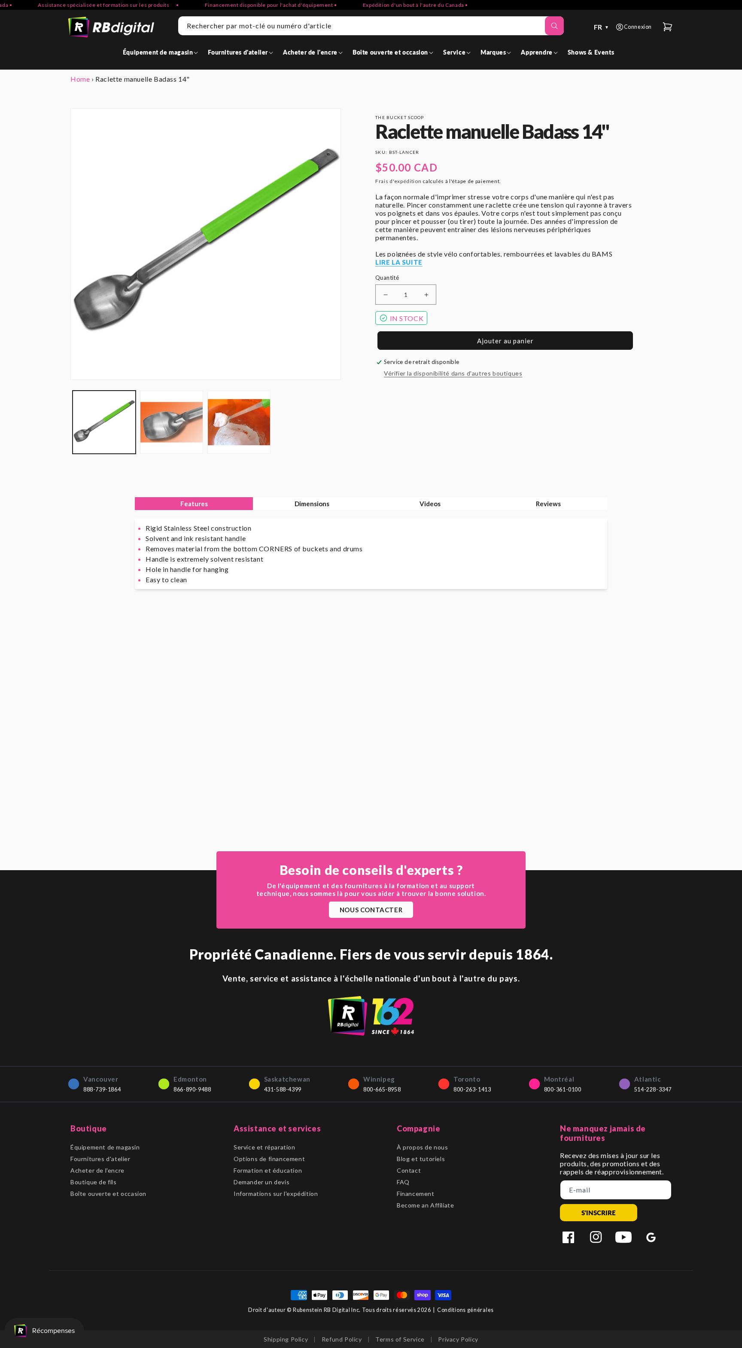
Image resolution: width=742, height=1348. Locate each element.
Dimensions (312, 503)
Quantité (387, 277)
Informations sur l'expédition (276, 1193)
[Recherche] (554, 25)
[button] (162, 52)
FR (601, 27)
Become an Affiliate (425, 1205)
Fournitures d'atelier (100, 1158)
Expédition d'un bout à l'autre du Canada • (398, 5)
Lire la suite (399, 262)
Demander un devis (261, 1182)
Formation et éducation (268, 1170)
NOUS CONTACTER (371, 910)
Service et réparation (264, 1147)
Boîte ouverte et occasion (108, 1193)
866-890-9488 (192, 1089)
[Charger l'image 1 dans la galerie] (104, 422)
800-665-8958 (382, 1089)
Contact (409, 1170)
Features (194, 503)
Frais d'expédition (398, 181)
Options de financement (269, 1158)
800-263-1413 (472, 1089)
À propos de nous (422, 1147)
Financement (416, 1193)
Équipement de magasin (105, 1147)
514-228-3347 (653, 1089)
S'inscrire (598, 1213)
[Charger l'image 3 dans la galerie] (239, 422)
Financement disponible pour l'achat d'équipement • (254, 5)
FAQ (403, 1182)
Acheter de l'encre (97, 1170)
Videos (430, 503)
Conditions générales (465, 1310)
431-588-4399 (282, 1089)
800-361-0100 (562, 1089)
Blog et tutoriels (421, 1158)
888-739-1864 (102, 1089)
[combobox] (371, 25)
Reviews (548, 503)
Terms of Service (400, 1339)
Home (80, 79)
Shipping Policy (286, 1339)
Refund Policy (342, 1339)
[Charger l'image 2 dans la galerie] (171, 422)
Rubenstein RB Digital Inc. (327, 1310)
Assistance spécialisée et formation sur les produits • (91, 5)
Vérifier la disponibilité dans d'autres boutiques (453, 373)
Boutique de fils (93, 1182)
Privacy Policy (458, 1339)
